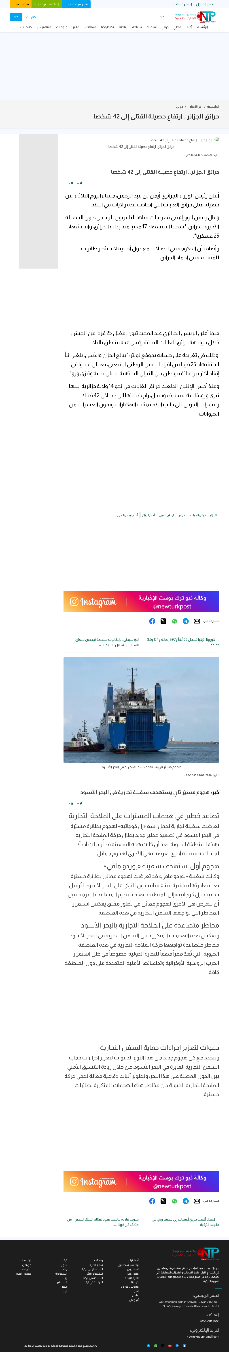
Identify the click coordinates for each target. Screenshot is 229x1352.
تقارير (76, 27)
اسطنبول (133, 1269)
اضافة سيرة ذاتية (46, 4)
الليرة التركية (132, 1278)
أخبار (189, 27)
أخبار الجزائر (148, 515)
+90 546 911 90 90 (208, 1321)
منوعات (62, 27)
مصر (64, 1286)
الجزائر (213, 515)
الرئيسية (213, 106)
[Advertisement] (114, 66)
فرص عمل (21, 4)
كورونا (135, 1282)
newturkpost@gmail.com (203, 1336)
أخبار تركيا (133, 1260)
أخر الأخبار (196, 106)
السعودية (61, 1273)
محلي (177, 27)
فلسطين (61, 1282)
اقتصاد (152, 27)
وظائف (98, 1260)
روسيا (63, 1278)
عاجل (135, 1295)
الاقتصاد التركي (94, 1273)
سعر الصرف (96, 1265)
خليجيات (26, 27)
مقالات (90, 27)
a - (71, 183)
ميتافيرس (44, 27)
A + (79, 183)
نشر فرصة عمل (76, 4)
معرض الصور (23, 1273)
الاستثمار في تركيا (92, 1269)
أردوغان (134, 1300)
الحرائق (182, 515)
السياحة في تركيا (93, 1278)
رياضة (123, 27)
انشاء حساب (183, 4)
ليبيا (65, 1291)
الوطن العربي (166, 515)
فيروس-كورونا (130, 1286)
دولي (165, 27)
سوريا (63, 1265)
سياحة (137, 27)
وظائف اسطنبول (128, 1265)
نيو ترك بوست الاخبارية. (37, 1345)
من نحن (26, 1265)
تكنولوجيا (107, 27)
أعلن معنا (25, 1269)
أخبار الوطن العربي (127, 515)
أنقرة (136, 1291)
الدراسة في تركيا (93, 1282)
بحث (16, 17)
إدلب (64, 1269)
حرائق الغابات (198, 515)
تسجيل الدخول (206, 4)
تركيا (64, 1260)
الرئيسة (202, 27)
